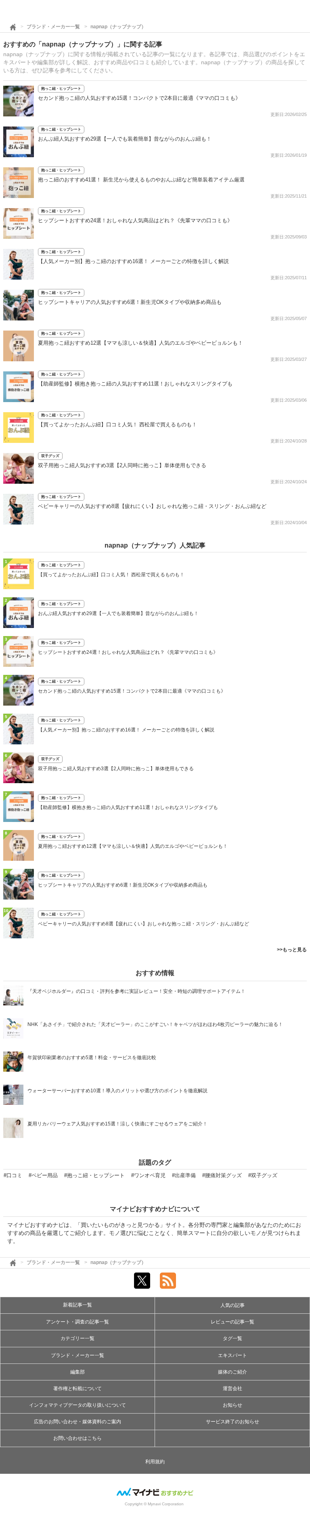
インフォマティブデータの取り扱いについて (77, 1405)
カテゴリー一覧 (77, 1338)
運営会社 (232, 1388)
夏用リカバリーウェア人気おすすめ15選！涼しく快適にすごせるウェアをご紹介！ (117, 1124)
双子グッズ (50, 456)
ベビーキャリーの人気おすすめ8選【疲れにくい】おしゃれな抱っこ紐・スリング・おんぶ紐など (152, 506)
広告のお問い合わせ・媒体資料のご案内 (77, 1421)
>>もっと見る (292, 949)
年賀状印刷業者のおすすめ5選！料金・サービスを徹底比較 (91, 1057)
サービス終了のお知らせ (232, 1421)
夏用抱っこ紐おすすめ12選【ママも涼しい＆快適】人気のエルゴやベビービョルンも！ (140, 343)
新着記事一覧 (77, 1305)
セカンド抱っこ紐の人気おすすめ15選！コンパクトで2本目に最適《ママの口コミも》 (139, 98)
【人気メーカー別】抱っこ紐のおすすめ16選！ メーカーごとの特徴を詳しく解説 (133, 261)
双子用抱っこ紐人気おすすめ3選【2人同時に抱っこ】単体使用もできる (122, 465)
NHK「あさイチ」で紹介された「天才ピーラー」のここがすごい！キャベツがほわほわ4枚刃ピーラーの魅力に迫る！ (155, 1024)
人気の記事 (232, 1305)
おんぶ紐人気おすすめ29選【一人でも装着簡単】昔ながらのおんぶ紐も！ (125, 139)
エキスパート (232, 1355)
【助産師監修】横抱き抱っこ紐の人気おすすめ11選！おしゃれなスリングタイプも (135, 384)
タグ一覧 (232, 1338)
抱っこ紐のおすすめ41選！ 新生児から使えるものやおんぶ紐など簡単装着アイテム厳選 (141, 180)
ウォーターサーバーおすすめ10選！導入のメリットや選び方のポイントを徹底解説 (117, 1091)
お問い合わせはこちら (77, 1438)
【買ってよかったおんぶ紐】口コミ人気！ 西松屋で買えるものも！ (117, 424)
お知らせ (232, 1405)
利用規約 (155, 1461)
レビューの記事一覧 (232, 1322)
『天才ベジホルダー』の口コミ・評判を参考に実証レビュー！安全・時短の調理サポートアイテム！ (136, 991)
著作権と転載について (77, 1388)
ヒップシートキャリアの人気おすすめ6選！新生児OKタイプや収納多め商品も (130, 302)
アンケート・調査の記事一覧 (77, 1322)
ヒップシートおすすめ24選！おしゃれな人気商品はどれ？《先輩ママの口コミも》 (135, 220)
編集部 (77, 1372)
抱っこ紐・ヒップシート (61, 88)
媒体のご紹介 (232, 1372)
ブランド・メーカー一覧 (53, 26)
